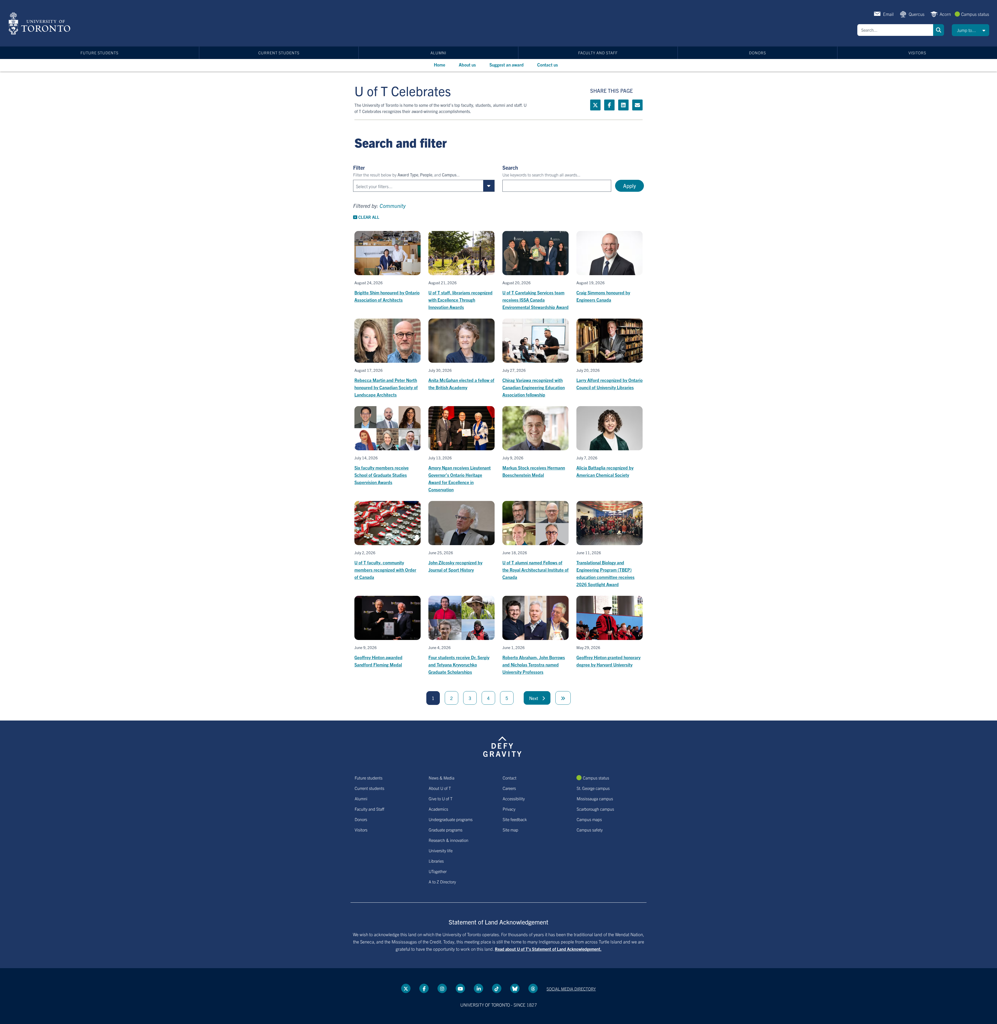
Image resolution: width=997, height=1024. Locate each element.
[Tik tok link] (496, 988)
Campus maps (589, 819)
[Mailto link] (637, 105)
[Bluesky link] (515, 988)
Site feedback (515, 819)
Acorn (945, 14)
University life (441, 850)
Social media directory (571, 988)
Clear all (368, 217)
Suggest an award (506, 64)
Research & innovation (448, 840)
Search (938, 30)
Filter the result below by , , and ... (406, 174)
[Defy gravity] (502, 745)
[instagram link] (442, 988)
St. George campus (593, 788)
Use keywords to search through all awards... (541, 174)
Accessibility (514, 798)
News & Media (441, 777)
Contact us (547, 64)
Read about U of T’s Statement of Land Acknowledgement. (548, 949)
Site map (510, 829)
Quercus (917, 14)
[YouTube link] (460, 988)
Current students (278, 52)
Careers (509, 788)
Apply (629, 185)
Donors (757, 52)
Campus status (975, 14)
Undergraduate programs (451, 819)
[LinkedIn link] (623, 105)
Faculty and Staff (598, 52)
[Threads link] (533, 988)
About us (467, 64)
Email (888, 14)
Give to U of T (441, 798)
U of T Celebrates (402, 90)
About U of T (440, 788)
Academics (438, 808)
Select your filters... (374, 186)
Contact (509, 777)
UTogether (438, 871)
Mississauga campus (595, 798)
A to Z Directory (442, 881)
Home (439, 64)
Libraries (436, 860)
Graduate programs (445, 829)
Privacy (509, 808)
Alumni (438, 52)
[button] (970, 30)
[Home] (40, 23)
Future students (99, 52)
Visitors (917, 52)
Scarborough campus (595, 808)
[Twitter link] (595, 105)
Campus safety (590, 829)
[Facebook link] (609, 105)
